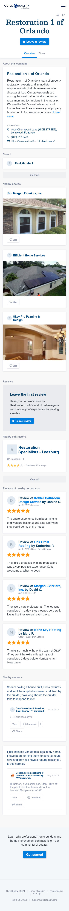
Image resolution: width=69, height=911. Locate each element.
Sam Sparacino (23, 708)
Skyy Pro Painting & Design (26, 318)
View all (34, 175)
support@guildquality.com (44, 899)
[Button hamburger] (63, 6)
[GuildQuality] (17, 6)
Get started (34, 854)
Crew (42, 53)
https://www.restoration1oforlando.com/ (33, 141)
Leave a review (36, 41)
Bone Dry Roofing (47, 629)
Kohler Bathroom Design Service (39, 500)
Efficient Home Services (29, 255)
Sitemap (37, 893)
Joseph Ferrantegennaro (28, 772)
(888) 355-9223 (19, 899)
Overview (29, 53)
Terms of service (37, 890)
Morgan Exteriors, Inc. (27, 193)
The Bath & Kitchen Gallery (29, 775)
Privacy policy (56, 890)
